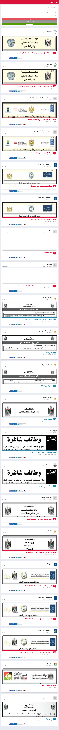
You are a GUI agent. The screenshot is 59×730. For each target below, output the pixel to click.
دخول (30, 19)
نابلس (3, 33)
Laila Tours (49, 231)
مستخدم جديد (29, 24)
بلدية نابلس (49, 31)
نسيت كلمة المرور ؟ (29, 22)
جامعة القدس (49, 431)
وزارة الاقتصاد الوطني (47, 497)
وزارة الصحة (49, 530)
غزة (3, 565)
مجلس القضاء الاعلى (47, 697)
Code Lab (49, 264)
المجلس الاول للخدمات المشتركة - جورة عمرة (41, 98)
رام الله (3, 166)
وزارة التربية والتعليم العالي (45, 297)
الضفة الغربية (4, 232)
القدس (3, 399)
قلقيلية (3, 99)
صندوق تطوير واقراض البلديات (45, 164)
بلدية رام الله (49, 664)
